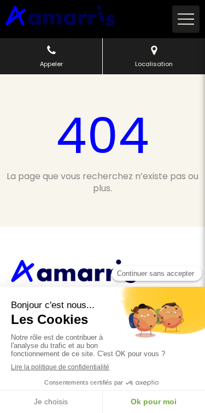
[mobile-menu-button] (186, 19)
